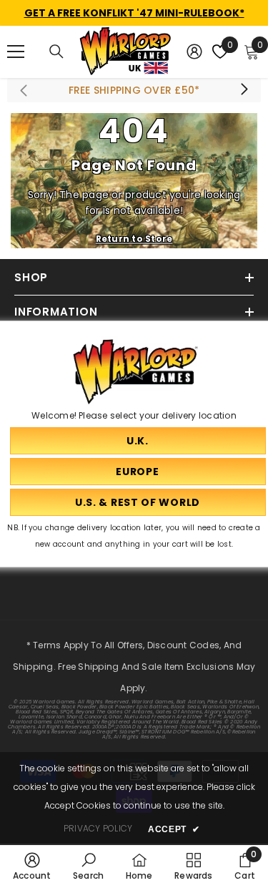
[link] (32, 865)
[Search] (56, 51)
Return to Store (134, 239)
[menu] (15, 51)
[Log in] (194, 51)
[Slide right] (244, 90)
